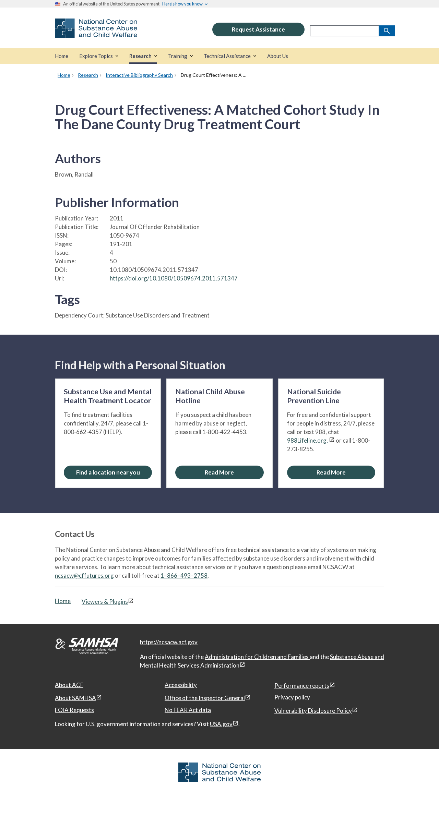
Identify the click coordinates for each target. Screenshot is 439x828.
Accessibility (181, 684)
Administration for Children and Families (257, 656)
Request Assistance (258, 29)
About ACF (69, 684)
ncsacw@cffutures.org (84, 575)
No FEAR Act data (188, 709)
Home (63, 600)
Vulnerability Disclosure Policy (313, 710)
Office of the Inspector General (205, 697)
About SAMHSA (75, 697)
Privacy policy (292, 697)
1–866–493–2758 (184, 575)
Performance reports (301, 685)
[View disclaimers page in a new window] (332, 440)
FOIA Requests (74, 709)
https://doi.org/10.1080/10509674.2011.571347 (174, 278)
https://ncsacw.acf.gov (169, 642)
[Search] (387, 30)
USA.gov (221, 724)
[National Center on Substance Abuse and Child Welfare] (96, 33)
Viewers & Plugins (105, 601)
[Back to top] (420, 809)
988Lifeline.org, (307, 440)
